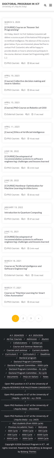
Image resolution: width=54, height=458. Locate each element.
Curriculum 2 (29, 354)
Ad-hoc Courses (14, 339)
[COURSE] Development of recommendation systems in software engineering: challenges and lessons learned (26, 159)
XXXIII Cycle (42, 434)
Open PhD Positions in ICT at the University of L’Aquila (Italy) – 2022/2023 (26, 407)
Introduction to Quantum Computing (23, 212)
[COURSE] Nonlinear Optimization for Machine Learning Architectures (23, 187)
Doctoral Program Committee (28, 361)
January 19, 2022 (13, 207)
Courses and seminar (17, 350)
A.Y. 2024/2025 (17, 335)
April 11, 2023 (11, 126)
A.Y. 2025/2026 (36, 335)
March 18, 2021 (12, 260)
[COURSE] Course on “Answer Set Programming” (21, 28)
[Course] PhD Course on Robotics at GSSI (25, 107)
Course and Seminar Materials (27, 346)
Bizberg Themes (28, 451)
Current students (40, 350)
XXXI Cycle (12, 434)
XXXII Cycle (27, 434)
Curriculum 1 (11, 354)
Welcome (42, 427)
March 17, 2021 (12, 287)
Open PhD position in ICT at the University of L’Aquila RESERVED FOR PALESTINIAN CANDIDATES (26, 385)
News (45, 376)
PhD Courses (12, 63)
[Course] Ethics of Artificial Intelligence (24, 132)
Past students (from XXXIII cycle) (28, 423)
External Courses (14, 114)
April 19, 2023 (11, 75)
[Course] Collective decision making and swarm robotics (24, 82)
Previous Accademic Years (20, 427)
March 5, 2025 (12, 22)
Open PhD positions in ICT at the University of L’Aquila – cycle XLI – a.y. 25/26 (26, 396)
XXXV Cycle (28, 438)
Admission (32, 339)
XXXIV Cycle (12, 438)
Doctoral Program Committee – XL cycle (28, 369)
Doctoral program (27, 357)
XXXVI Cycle (43, 438)
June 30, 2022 (11, 151)
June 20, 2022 (11, 180)
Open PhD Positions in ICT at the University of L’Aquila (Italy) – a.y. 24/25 (26, 418)
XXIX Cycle (13, 430)
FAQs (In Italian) (30, 376)
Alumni (45, 339)
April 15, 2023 (11, 102)
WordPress (35, 448)
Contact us (37, 342)
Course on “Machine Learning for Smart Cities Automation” (24, 294)
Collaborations (20, 342)
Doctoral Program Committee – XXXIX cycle (27, 365)
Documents (12, 376)
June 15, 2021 (11, 231)
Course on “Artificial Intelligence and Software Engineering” (23, 267)
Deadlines (45, 354)
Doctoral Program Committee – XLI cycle (28, 373)
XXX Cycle (42, 430)
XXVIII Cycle (28, 430)
